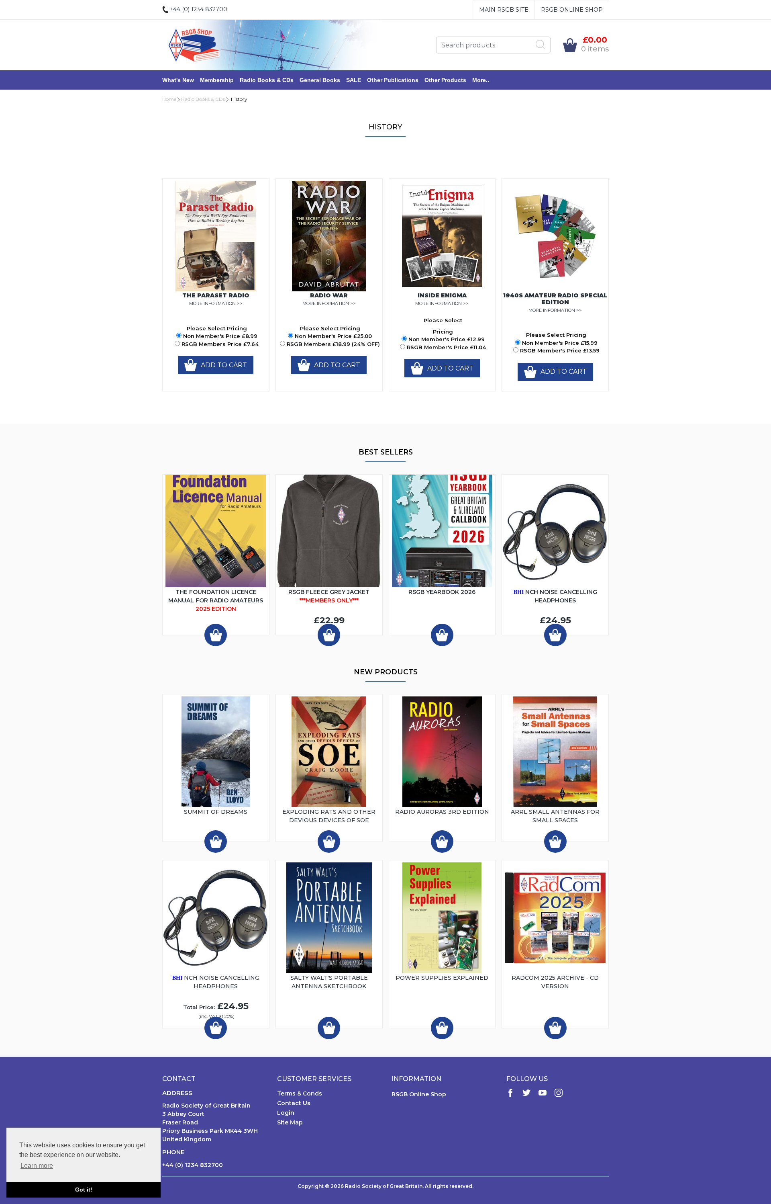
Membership (217, 80)
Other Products (445, 80)
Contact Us (293, 1103)
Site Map (290, 1122)
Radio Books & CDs (267, 80)
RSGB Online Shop (572, 9)
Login (285, 1112)
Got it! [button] (83, 1189)
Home (169, 99)
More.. (480, 80)
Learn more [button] (36, 1165)
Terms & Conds (299, 1093)
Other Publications (392, 80)
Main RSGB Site (503, 9)
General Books (320, 80)
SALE (353, 80)
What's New (178, 80)
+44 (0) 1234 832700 (192, 1165)
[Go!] (540, 44)
